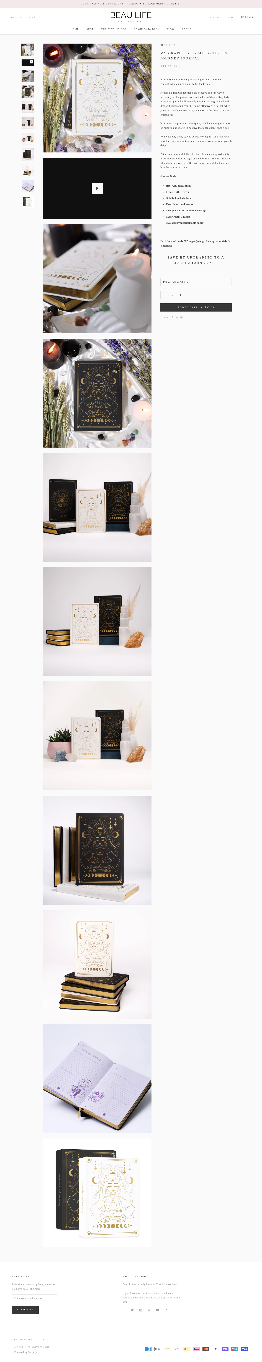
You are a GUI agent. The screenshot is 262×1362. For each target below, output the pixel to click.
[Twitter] (177, 317)
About (186, 29)
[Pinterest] (181, 317)
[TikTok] (166, 1310)
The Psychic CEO (113, 29)
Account (215, 17)
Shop (90, 29)
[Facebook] (172, 317)
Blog (170, 29)
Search (230, 17)
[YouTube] (157, 1310)
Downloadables (146, 29)
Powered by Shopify (25, 1352)
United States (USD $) (22, 17)
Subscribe (25, 1309)
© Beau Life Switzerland (32, 1347)
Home (75, 29)
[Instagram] (140, 1310)
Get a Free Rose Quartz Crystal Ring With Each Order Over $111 (131, 3)
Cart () (247, 17)
